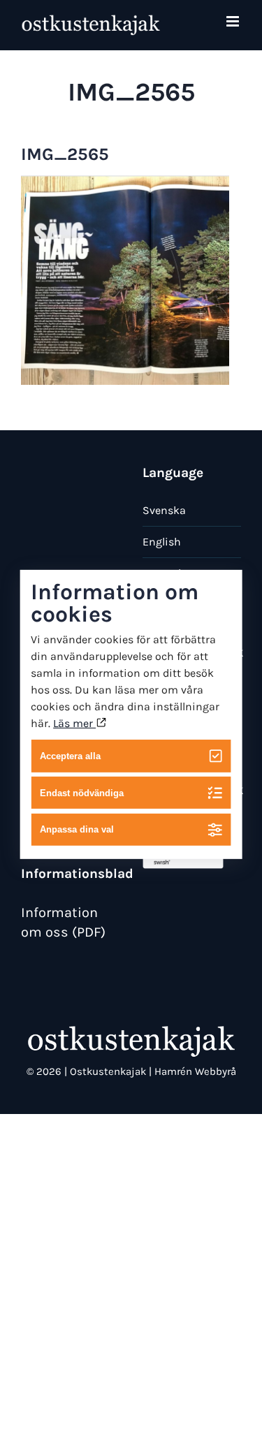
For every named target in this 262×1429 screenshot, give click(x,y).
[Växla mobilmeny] (233, 21)
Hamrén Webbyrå (195, 1071)
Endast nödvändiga (82, 792)
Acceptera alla (70, 756)
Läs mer (74, 723)
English (162, 541)
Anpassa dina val (77, 829)
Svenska (164, 510)
